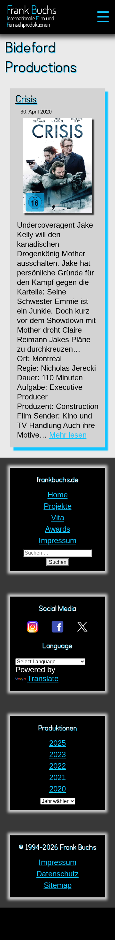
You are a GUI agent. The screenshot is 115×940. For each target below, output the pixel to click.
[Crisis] (57, 166)
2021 (57, 777)
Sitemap (58, 885)
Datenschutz (57, 873)
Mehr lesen (68, 435)
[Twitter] (82, 631)
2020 (57, 788)
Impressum (57, 862)
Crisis (26, 100)
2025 (57, 743)
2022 (57, 766)
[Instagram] (32, 631)
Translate (42, 678)
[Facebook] (57, 631)
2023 (57, 754)
